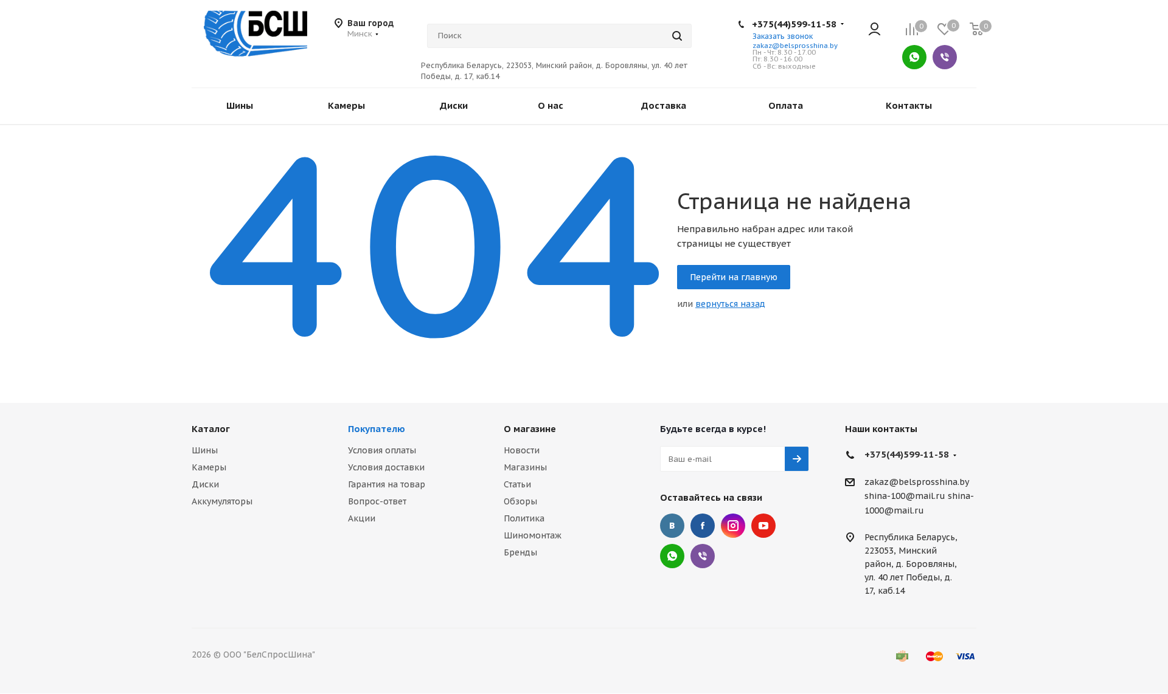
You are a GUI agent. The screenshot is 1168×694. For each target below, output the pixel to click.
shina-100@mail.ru (904, 496)
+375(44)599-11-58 (794, 24)
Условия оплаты (382, 450)
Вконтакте (672, 526)
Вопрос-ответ (377, 501)
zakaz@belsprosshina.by (795, 45)
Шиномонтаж (532, 535)
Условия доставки (386, 467)
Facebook (702, 526)
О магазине (530, 429)
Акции (361, 518)
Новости (522, 450)
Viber (945, 57)
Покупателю (376, 429)
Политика (524, 518)
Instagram (733, 526)
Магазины (525, 467)
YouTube (763, 526)
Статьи (517, 484)
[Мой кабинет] (874, 30)
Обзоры (520, 501)
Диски (205, 484)
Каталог (211, 429)
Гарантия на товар (386, 484)
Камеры (209, 467)
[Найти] (677, 36)
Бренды (520, 552)
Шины (205, 450)
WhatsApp (914, 57)
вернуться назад (730, 303)
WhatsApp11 (672, 556)
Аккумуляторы (222, 501)
